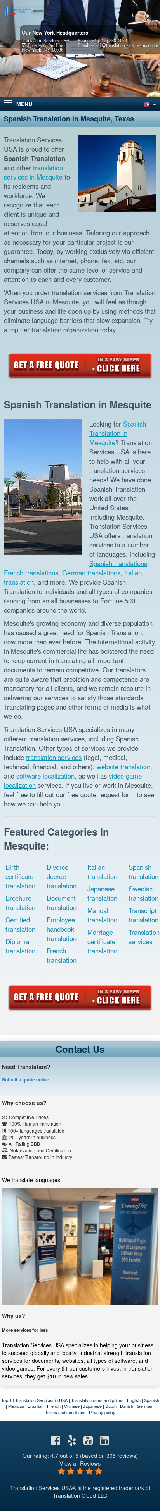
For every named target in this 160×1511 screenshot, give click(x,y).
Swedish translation (143, 893)
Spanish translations (118, 563)
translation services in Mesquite (33, 172)
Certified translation (20, 924)
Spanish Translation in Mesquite (117, 433)
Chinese (72, 1406)
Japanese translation (102, 893)
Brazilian (35, 1406)
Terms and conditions (65, 1412)
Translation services (144, 936)
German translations (91, 572)
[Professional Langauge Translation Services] (17, 10)
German (144, 1406)
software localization (45, 776)
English (134, 1400)
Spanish (151, 1400)
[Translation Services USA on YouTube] (88, 1442)
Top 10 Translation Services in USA (34, 1400)
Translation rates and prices (97, 1400)
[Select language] (149, 104)
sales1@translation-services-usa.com (124, 45)
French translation (62, 955)
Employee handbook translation (62, 929)
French (54, 1406)
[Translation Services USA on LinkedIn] (104, 1442)
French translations (31, 572)
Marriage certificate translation (102, 941)
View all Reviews (80, 1463)
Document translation (62, 902)
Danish (126, 1406)
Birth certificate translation (20, 876)
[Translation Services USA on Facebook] (55, 1442)
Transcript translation (143, 915)
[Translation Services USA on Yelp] (72, 1442)
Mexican (16, 1406)
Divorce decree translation (62, 876)
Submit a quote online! (26, 1079)
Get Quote (80, 365)
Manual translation (102, 915)
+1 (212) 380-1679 (109, 40)
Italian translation (102, 871)
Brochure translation (20, 902)
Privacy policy (102, 1412)
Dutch (111, 1406)
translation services (54, 757)
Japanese (92, 1406)
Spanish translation (143, 871)
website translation (123, 766)
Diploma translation (20, 946)
